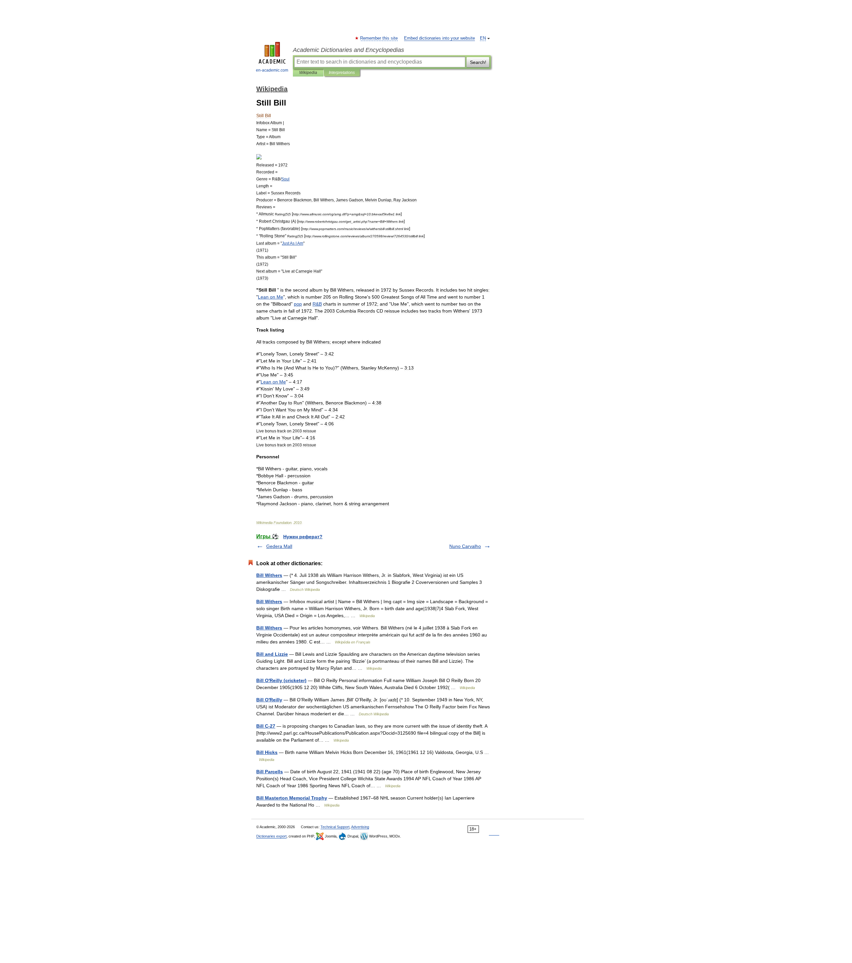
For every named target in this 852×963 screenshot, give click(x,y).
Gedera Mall (279, 546)
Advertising (360, 827)
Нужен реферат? (302, 536)
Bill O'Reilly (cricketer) (281, 680)
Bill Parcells (269, 771)
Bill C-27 (265, 726)
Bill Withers (269, 575)
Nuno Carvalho (465, 546)
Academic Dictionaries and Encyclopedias (348, 50)
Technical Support (334, 827)
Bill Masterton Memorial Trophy (291, 798)
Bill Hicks (267, 752)
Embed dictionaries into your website (439, 38)
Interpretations (342, 72)
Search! (478, 62)
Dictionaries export (271, 836)
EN (483, 38)
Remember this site (379, 38)
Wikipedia (308, 72)
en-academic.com (272, 70)
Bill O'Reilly (269, 699)
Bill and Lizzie (272, 654)
